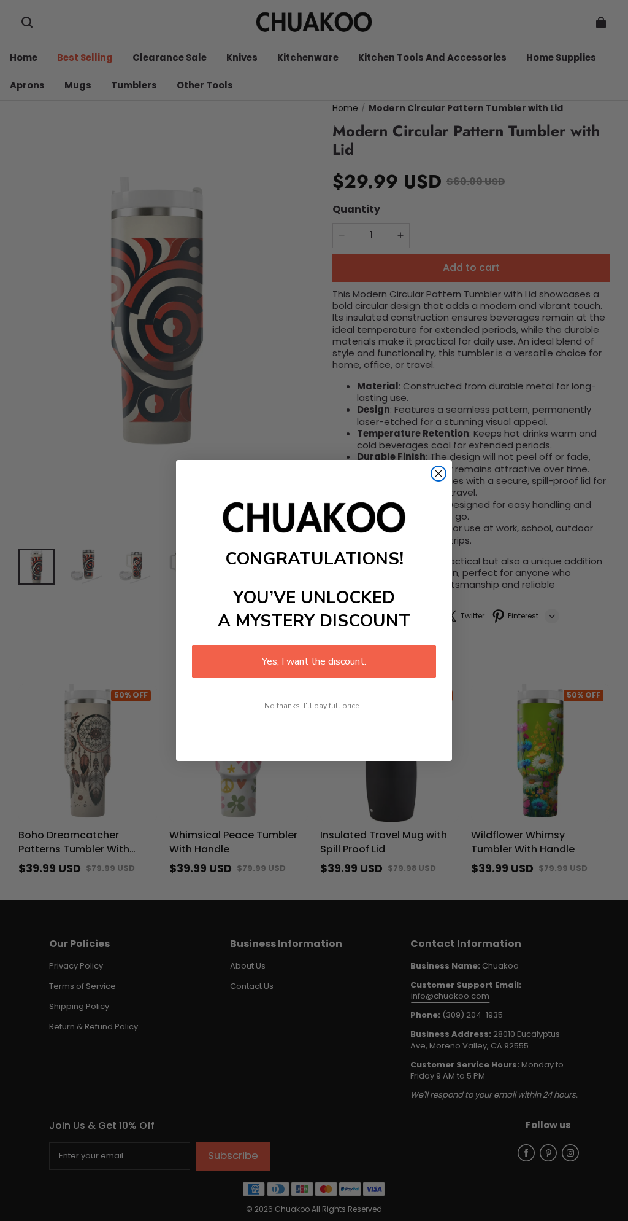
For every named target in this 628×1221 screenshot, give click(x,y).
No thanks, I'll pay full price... (314, 706)
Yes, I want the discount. (314, 661)
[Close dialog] (438, 473)
